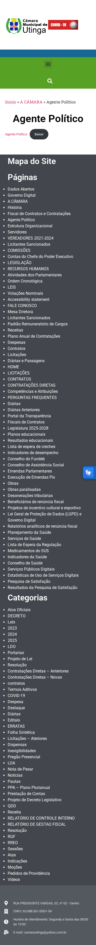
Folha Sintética (21, 732)
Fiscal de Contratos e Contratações (39, 213)
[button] (48, 64)
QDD (12, 806)
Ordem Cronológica (25, 281)
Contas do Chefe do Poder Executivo (40, 256)
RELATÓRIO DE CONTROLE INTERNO (41, 818)
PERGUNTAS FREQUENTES (32, 397)
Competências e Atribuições (33, 391)
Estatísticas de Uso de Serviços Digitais (43, 575)
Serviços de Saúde (24, 538)
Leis (11, 622)
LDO (12, 646)
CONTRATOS (19, 379)
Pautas (14, 781)
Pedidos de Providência (29, 873)
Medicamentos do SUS (28, 550)
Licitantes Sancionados (29, 244)
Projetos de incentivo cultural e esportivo (44, 507)
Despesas (16, 342)
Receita (14, 812)
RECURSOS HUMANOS (28, 268)
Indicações (17, 861)
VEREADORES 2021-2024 (31, 238)
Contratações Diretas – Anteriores (38, 671)
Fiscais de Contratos (26, 422)
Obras (13, 483)
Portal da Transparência (29, 416)
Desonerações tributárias (30, 495)
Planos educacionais (26, 434)
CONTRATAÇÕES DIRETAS (32, 385)
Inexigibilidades (22, 750)
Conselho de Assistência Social (36, 465)
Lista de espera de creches (31, 446)
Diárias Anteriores (24, 409)
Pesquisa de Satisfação (29, 581)
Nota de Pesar (20, 769)
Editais (14, 720)
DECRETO (17, 615)
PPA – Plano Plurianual (29, 787)
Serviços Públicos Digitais (31, 569)
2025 (12, 640)
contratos (16, 683)
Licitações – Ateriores (27, 738)
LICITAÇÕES (19, 373)
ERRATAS (16, 726)
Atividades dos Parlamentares (35, 275)
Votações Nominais (25, 293)
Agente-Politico (16, 134)
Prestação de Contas (26, 793)
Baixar (39, 134)
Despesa (15, 701)
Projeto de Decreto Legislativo (34, 799)
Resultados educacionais (30, 440)
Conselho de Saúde (25, 563)
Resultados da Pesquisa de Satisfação (42, 587)
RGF (11, 836)
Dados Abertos (21, 189)
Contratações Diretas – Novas (35, 677)
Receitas (15, 330)
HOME (13, 366)
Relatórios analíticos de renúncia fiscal (42, 526)
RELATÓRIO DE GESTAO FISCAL (37, 824)
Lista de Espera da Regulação (34, 544)
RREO (13, 842)
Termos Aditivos (22, 689)
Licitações (17, 354)
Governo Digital (22, 195)
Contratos (16, 348)
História (15, 207)
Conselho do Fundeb (26, 458)
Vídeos (14, 879)
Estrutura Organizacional (30, 225)
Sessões (15, 848)
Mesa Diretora (20, 311)
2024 (12, 634)
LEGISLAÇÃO (19, 262)
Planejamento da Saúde (29, 532)
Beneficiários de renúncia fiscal (36, 501)
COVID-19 (16, 695)
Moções (15, 867)
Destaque (16, 707)
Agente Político (21, 219)
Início (10, 101)
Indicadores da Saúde (27, 556)
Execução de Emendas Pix (31, 477)
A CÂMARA (31, 101)
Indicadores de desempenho (33, 452)
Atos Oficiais (19, 609)
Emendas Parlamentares (30, 471)
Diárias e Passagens (26, 360)
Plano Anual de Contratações (34, 336)
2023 (12, 628)
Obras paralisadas (24, 489)
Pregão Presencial (24, 756)
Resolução (17, 665)
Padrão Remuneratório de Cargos (38, 324)
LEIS (12, 287)
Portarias (16, 652)
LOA (11, 763)
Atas (12, 855)
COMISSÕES (19, 250)
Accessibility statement (28, 299)
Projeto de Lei (20, 658)
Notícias (15, 775)
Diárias (14, 403)
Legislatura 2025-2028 (28, 428)
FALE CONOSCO (22, 305)
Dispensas (17, 744)
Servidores (17, 232)
